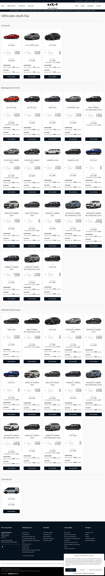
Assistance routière (90, 538)
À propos (99, 6)
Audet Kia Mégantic (15, 10)
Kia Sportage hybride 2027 (29, 538)
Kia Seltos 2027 (26, 534)
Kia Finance (67, 540)
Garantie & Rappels (90, 540)
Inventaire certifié (47, 540)
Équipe (87, 534)
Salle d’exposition (11, 6)
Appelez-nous (89, 1)
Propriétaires (90, 6)
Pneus (65, 546)
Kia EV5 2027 (25, 532)
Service (82, 6)
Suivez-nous (80, 1)
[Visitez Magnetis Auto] (13, 573)
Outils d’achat (22, 6)
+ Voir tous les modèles (28, 555)
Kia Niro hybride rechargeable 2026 (31, 550)
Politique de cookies (77, 573)
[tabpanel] (11, 54)
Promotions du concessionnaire (72, 538)
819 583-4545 (50, 10)
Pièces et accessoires (69, 548)
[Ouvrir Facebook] (2, 547)
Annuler (82, 570)
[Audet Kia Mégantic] (52, 6)
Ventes (2, 6)
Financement (31, 6)
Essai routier (67, 532)
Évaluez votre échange (70, 534)
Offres (76, 6)
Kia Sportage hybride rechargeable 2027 (31, 541)
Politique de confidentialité (88, 573)
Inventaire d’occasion (48, 538)
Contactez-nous (89, 532)
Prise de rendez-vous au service (72, 544)
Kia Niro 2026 (25, 548)
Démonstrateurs (47, 536)
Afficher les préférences (95, 570)
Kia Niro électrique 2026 (28, 552)
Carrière (87, 536)
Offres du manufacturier (70, 536)
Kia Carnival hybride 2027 (28, 536)
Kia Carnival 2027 (26, 544)
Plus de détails (11, 76)
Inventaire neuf (47, 534)
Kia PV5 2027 (25, 546)
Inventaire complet (47, 532)
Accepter (70, 570)
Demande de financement (70, 542)
